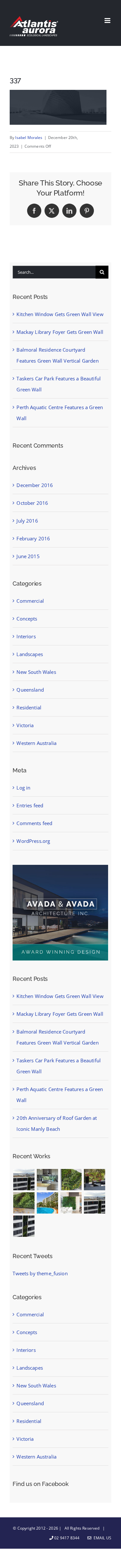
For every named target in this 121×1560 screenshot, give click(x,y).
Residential (28, 707)
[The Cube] (24, 1226)
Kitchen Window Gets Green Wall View (59, 314)
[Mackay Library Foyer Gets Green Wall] (71, 1179)
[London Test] (24, 1179)
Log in (23, 787)
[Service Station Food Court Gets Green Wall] (71, 1203)
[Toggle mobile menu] (108, 20)
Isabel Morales (28, 137)
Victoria (25, 725)
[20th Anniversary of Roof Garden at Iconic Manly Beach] (47, 1203)
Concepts (26, 618)
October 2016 (32, 503)
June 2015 (27, 556)
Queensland (30, 689)
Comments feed (34, 823)
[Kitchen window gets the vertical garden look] (47, 1179)
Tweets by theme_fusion (40, 1273)
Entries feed (29, 805)
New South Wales (36, 672)
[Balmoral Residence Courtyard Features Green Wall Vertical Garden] (95, 1179)
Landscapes (29, 654)
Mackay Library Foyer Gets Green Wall (59, 332)
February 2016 (33, 538)
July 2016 (27, 520)
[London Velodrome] (95, 1203)
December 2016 (34, 485)
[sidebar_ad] (60, 867)
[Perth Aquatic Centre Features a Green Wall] (24, 1203)
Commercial (30, 601)
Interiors (25, 636)
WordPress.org (33, 841)
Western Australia (36, 743)
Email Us (101, 1538)
